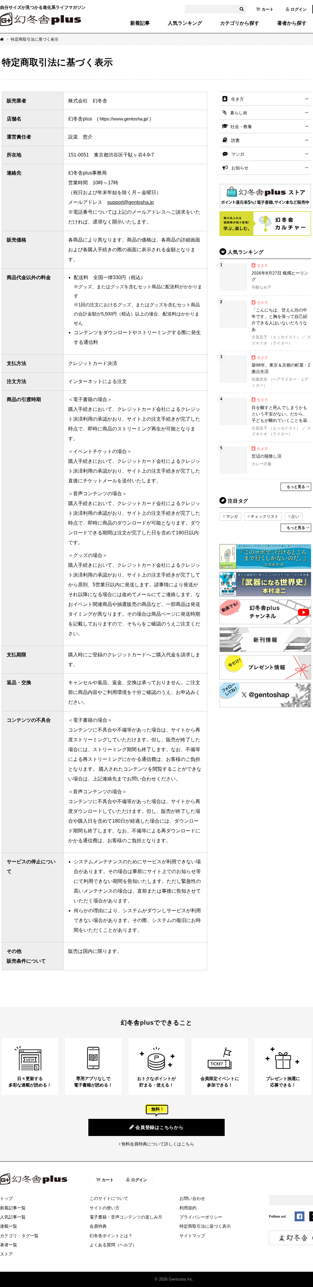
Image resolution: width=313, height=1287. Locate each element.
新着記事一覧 (13, 1207)
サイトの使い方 (105, 1207)
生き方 (237, 99)
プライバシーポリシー (200, 1217)
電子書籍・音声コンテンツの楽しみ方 (126, 1217)
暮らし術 (238, 112)
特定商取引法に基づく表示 (205, 1226)
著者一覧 (8, 1244)
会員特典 (98, 1226)
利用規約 (188, 1207)
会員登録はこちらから (159, 1127)
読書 (235, 140)
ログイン (299, 9)
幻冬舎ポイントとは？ (111, 1235)
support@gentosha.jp (130, 202)
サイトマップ (192, 1235)
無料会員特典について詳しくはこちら (157, 1143)
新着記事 (140, 23)
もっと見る (296, 487)
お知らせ (240, 167)
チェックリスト (264, 516)
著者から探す (292, 23)
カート (268, 9)
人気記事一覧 (13, 1217)
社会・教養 (241, 126)
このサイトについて (109, 1198)
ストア (6, 1254)
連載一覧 (8, 1226)
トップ (6, 1198)
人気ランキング (185, 23)
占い (295, 516)
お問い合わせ (192, 1198)
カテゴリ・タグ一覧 (19, 1235)
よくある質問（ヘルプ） (113, 1244)
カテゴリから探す (239, 23)
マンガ (237, 154)
